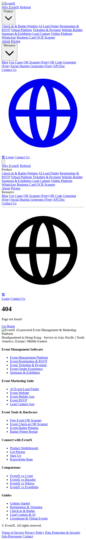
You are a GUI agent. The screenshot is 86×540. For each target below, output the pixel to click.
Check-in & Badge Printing (20, 26)
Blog (5, 62)
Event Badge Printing (24, 428)
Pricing (15, 41)
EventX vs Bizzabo (23, 479)
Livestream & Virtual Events (29, 518)
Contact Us (9, 70)
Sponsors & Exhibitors (17, 33)
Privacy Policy (34, 532)
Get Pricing (17, 452)
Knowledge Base (21, 459)
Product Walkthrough (24, 448)
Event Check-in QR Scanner (29, 424)
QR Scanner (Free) (36, 62)
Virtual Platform (21, 30)
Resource (9, 45)
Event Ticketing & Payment (28, 365)
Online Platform (61, 33)
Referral (25, 7)
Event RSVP (18, 400)
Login (10, 157)
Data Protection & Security (62, 532)
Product (8, 11)
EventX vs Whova (22, 483)
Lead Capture (41, 33)
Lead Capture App (22, 404)
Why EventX (10, 7)
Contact (28, 536)
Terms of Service (13, 532)
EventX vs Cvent (21, 476)
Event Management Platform (29, 357)
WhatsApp (9, 37)
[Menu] (3, 162)
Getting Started (20, 503)
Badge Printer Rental (24, 431)
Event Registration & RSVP (28, 361)
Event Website (19, 393)
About (6, 41)
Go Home (8, 326)
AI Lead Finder (48, 26)
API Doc (59, 66)
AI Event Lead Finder (24, 389)
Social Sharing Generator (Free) (31, 66)
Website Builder (72, 30)
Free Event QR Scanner (26, 420)
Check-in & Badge (22, 511)
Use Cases (16, 62)
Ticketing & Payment (47, 30)
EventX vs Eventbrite (24, 487)
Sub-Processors (12, 536)
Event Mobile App (22, 396)
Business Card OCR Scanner (36, 37)
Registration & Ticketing (26, 507)
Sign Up (15, 455)
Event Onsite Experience (26, 369)
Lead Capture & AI (22, 514)
